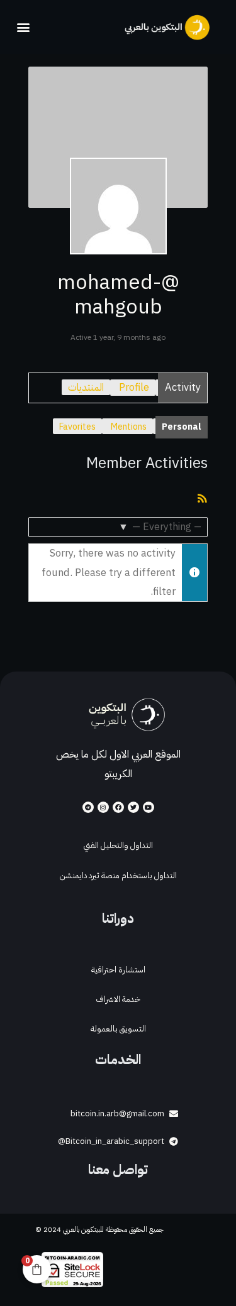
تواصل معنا (118, 1170)
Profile (134, 387)
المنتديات (86, 387)
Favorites (77, 426)
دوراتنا (118, 918)
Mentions (129, 426)
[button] (23, 26)
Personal (181, 426)
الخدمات (118, 1060)
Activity (183, 387)
